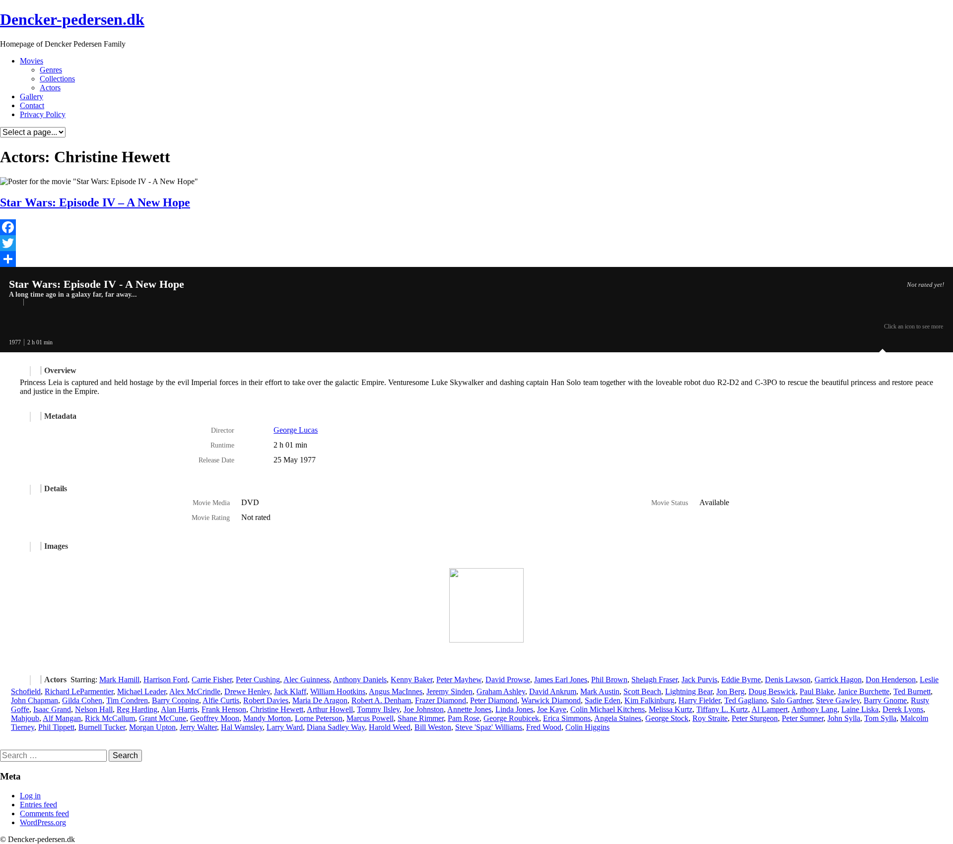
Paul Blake (817, 691)
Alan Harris (179, 709)
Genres (51, 69)
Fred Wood (543, 727)
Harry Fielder (699, 700)
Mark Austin (599, 691)
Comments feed (44, 813)
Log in (30, 795)
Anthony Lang (814, 709)
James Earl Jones (560, 679)
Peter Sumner (802, 718)
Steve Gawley (838, 700)
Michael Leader (141, 691)
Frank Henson (224, 709)
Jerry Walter (198, 727)
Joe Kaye (551, 709)
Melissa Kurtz (670, 709)
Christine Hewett (276, 709)
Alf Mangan (62, 718)
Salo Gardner (791, 700)
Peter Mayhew (458, 679)
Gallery (31, 96)
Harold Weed (389, 727)
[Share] (476, 259)
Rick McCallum (110, 718)
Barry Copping (175, 700)
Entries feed (38, 804)
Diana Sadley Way (336, 727)
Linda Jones (514, 709)
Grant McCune (162, 718)
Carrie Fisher (212, 679)
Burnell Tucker (101, 727)
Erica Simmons (567, 718)
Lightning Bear (688, 691)
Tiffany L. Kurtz (722, 709)
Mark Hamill (119, 679)
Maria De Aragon (319, 700)
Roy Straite (710, 718)
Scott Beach (642, 691)
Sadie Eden (602, 700)
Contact (32, 105)
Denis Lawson (788, 679)
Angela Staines (617, 718)
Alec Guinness (306, 679)
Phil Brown (609, 679)
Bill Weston (432, 727)
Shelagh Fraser (654, 679)
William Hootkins (337, 691)
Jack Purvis (699, 679)
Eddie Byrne (741, 679)
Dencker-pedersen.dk (72, 19)
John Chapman (34, 700)
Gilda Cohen (82, 700)
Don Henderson (891, 679)
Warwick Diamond (551, 700)
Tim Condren (127, 700)
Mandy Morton (267, 718)
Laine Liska (860, 709)
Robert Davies (265, 700)
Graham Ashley (500, 691)
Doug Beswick (772, 691)
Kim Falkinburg (649, 700)
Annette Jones (469, 709)
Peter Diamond (493, 700)
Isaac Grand (52, 709)
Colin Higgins (587, 727)
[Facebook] (476, 227)
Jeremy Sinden (449, 691)
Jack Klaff (290, 691)
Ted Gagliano (745, 700)
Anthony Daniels (360, 679)
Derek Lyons (903, 709)
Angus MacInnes (395, 691)
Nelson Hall (94, 709)
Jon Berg (730, 691)
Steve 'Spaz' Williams (488, 727)
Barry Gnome (885, 700)
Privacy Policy (43, 114)
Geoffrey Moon (214, 718)
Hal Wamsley (242, 727)
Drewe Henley (247, 691)
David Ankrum (552, 691)
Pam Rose (463, 718)
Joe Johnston (424, 709)
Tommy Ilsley (378, 709)
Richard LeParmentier (79, 691)
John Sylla (843, 718)
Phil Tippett (56, 727)
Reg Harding (137, 709)
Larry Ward (285, 727)
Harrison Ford (165, 679)
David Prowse (507, 679)
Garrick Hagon (838, 679)
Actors (50, 87)
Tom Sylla (880, 718)
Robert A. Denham (381, 700)
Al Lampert (769, 709)
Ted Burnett (912, 691)
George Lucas (295, 430)
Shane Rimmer (421, 718)
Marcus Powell (370, 718)
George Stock (666, 718)
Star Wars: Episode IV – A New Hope (95, 202)
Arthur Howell (330, 709)
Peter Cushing (258, 679)
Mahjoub (25, 718)
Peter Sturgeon (755, 718)
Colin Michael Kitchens (607, 709)
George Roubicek (511, 718)
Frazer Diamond (440, 700)
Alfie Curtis (221, 700)
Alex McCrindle (194, 691)
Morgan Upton (152, 727)
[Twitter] (476, 243)
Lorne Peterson (318, 718)
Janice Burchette (863, 691)
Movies (31, 61)
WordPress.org (43, 822)
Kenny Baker (411, 679)
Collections (57, 78)
